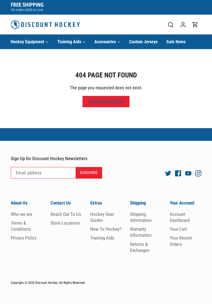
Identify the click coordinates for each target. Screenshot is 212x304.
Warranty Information (141, 232)
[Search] (171, 24)
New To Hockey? (105, 229)
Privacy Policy (23, 238)
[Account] (183, 24)
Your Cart (178, 229)
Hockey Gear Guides (102, 217)
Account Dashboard (180, 217)
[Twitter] (168, 173)
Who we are (21, 214)
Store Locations (65, 223)
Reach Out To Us (66, 214)
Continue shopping (106, 101)
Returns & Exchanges (140, 247)
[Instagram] (198, 173)
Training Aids (102, 238)
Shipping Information (141, 217)
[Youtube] (188, 173)
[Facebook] (178, 173)
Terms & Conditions (21, 226)
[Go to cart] (195, 24)
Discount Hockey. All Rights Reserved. (60, 283)
